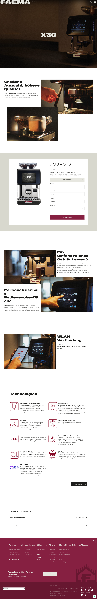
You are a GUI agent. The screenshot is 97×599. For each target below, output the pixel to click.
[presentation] (48, 299)
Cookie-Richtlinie (63, 552)
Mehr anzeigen (67, 179)
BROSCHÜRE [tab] (14, 511)
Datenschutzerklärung (65, 549)
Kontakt (39, 560)
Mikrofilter (53, 191)
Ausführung (53, 205)
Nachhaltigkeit (53, 557)
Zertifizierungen (53, 554)
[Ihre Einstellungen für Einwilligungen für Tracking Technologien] (94, 596)
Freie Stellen (52, 559)
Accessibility (62, 562)
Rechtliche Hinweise (64, 554)
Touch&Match (28, 554)
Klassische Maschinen (14, 549)
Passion (39, 557)
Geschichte (52, 549)
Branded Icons (41, 549)
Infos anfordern (67, 217)
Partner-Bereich (53, 562)
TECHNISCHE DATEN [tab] (25, 511)
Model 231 (61, 557)
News (39, 554)
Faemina (27, 549)
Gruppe (52, 183)
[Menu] (95, 2)
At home (34, 2)
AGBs (60, 559)
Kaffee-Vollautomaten (14, 554)
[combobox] (67, 186)
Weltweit (51, 552)
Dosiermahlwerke (13, 552)
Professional (44, 2)
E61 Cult (27, 552)
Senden (50, 574)
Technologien (13, 559)
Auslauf (52, 198)
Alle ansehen (78, 484)
